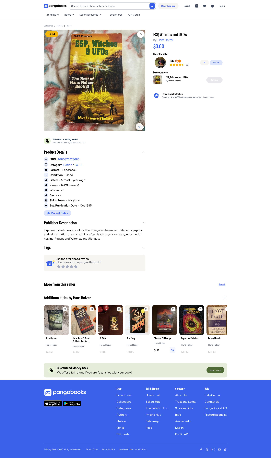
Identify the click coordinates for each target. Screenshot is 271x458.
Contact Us (212, 401)
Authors (121, 414)
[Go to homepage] (55, 6)
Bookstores (116, 14)
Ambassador (183, 421)
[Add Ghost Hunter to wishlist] (65, 309)
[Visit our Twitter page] (207, 449)
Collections (123, 401)
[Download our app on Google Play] (72, 403)
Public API (182, 434)
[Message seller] (204, 62)
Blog (178, 414)
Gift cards (122, 434)
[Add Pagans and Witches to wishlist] (200, 309)
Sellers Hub (153, 401)
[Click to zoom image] (94, 80)
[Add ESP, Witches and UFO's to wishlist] (140, 34)
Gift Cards (134, 14)
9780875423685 (68, 159)
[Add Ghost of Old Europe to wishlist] (173, 309)
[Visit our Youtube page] (219, 449)
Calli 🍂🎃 (175, 61)
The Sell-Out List (157, 408)
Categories (48, 26)
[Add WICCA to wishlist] (119, 309)
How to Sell (153, 395)
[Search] (152, 6)
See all (222, 284)
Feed (149, 427)
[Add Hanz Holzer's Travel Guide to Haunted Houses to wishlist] (92, 309)
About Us (181, 395)
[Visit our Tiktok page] (225, 449)
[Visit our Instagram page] (213, 449)
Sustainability (184, 408)
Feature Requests (216, 414)
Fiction (60, 26)
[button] (94, 152)
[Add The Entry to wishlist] (146, 309)
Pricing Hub (153, 414)
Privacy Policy (108, 449)
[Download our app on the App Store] (53, 403)
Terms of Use (92, 449)
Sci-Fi (69, 26)
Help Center (212, 395)
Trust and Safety (185, 401)
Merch (179, 427)
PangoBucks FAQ (216, 408)
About (187, 5)
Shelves (121, 421)
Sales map (152, 421)
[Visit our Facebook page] (201, 449)
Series (120, 427)
